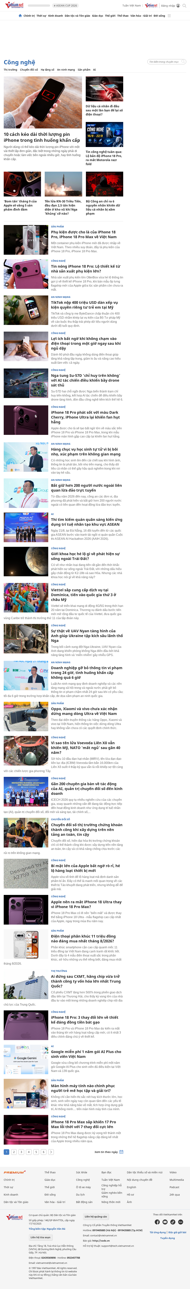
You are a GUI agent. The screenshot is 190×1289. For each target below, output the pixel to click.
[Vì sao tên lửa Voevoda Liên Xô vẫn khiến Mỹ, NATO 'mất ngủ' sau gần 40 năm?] (26, 751)
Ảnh (129, 1202)
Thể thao (123, 15)
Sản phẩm (84, 69)
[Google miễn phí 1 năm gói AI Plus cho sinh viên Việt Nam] (26, 1059)
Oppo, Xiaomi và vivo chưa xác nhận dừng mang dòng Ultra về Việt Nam (84, 711)
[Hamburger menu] (169, 16)
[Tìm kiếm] (184, 5)
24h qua (175, 1194)
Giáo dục (97, 15)
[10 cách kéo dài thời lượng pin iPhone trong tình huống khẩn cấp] (43, 102)
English (131, 1187)
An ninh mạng (66, 69)
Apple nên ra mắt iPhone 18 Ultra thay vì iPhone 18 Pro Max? (86, 904)
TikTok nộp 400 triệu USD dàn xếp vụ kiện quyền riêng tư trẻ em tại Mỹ (84, 305)
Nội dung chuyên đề (139, 1179)
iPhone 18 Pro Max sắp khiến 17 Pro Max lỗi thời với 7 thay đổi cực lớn (83, 1124)
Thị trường (10, 69)
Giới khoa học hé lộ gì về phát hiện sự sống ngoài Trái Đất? (85, 556)
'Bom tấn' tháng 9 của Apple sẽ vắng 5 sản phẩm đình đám (20, 205)
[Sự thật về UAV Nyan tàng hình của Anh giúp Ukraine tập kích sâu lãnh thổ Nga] (26, 639)
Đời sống (159, 15)
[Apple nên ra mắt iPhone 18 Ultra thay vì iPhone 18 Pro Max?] (26, 910)
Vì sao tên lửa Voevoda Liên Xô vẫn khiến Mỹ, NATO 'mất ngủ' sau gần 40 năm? (85, 747)
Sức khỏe (81, 1172)
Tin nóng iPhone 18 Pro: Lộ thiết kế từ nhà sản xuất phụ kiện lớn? (85, 269)
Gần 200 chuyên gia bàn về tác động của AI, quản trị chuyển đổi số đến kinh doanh (86, 788)
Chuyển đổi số (29, 69)
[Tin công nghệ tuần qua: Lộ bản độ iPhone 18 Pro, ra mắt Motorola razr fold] (104, 134)
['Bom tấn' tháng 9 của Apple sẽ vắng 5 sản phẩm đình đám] (22, 184)
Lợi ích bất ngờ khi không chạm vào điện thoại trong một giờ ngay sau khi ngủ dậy (86, 343)
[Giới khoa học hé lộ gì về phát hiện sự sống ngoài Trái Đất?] (26, 561)
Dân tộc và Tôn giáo (77, 15)
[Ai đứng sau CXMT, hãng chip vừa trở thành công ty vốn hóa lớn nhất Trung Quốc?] (26, 984)
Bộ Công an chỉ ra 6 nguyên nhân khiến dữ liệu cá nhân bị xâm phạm (103, 207)
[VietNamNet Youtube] (165, 1223)
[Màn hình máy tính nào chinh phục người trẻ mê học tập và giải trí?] (26, 1093)
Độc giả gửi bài (177, 1232)
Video (173, 1172)
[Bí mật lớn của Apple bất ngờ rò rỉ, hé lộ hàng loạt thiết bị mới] (26, 873)
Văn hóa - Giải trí (141, 15)
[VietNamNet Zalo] (180, 1223)
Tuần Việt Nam (131, 5)
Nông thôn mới (110, 1202)
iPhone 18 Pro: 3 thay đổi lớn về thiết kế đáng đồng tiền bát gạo (84, 1020)
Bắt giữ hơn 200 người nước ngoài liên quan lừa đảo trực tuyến (86, 488)
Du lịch (80, 1194)
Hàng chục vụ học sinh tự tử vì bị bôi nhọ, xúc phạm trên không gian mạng (86, 452)
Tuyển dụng (167, 1238)
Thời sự (41, 15)
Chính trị (29, 15)
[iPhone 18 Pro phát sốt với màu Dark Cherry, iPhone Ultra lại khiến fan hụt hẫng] (26, 420)
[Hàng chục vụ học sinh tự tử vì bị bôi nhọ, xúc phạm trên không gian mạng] (26, 457)
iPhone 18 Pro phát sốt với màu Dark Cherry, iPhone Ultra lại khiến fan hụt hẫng (85, 417)
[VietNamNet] (20, 15)
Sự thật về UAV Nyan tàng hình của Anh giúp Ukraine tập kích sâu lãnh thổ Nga (87, 635)
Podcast (174, 1187)
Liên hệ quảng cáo (96, 1216)
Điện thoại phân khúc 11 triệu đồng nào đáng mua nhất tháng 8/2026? (83, 938)
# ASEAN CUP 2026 (65, 5)
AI (94, 69)
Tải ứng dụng (158, 1232)
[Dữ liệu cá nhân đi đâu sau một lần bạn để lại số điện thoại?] (104, 88)
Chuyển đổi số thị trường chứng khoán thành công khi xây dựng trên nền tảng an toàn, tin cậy (86, 829)
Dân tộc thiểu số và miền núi (145, 1172)
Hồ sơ (130, 1194)
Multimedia (177, 1179)
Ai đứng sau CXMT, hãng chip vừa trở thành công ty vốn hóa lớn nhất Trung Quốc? (86, 981)
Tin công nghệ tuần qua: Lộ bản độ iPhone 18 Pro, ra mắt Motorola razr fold (104, 158)
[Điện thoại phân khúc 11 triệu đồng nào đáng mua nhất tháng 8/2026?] (26, 944)
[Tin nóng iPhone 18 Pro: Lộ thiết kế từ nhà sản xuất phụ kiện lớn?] (26, 274)
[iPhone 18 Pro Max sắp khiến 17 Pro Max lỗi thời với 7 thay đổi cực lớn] (26, 1130)
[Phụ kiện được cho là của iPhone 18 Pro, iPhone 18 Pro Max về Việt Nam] (26, 240)
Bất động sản (84, 1202)
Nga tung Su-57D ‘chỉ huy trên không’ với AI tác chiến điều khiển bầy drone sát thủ (85, 380)
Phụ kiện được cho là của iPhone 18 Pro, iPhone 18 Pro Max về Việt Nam (84, 234)
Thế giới (110, 15)
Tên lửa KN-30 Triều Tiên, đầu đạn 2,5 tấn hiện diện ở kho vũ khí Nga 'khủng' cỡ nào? (63, 207)
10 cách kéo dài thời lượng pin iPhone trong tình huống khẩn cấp (42, 137)
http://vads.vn (101, 1240)
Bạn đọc (106, 1172)
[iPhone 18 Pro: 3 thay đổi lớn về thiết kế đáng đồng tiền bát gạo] (26, 1025)
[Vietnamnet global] (151, 7)
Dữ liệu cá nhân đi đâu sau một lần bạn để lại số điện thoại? (104, 110)
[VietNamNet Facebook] (157, 1223)
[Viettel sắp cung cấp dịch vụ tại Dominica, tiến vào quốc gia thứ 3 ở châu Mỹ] (26, 598)
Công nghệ (19, 62)
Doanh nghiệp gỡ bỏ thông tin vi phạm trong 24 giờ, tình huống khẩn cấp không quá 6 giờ (86, 672)
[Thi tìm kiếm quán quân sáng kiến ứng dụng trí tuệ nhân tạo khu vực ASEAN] (26, 527)
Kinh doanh (55, 15)
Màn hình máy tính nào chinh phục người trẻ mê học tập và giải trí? (83, 1088)
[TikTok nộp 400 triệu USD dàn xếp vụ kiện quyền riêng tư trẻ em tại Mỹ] (26, 310)
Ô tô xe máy (83, 1187)
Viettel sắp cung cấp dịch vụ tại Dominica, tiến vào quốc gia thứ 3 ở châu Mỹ (83, 594)
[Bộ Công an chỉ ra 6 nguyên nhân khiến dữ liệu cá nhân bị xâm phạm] (104, 184)
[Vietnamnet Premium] (15, 1174)
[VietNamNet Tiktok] (172, 1223)
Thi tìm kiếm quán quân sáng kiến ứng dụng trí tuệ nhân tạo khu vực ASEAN (86, 522)
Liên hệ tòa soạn (40, 1237)
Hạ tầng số (47, 69)
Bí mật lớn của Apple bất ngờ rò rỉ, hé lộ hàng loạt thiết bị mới (85, 868)
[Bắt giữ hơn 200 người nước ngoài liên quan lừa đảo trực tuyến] (26, 493)
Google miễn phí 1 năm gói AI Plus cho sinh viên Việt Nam (86, 1054)
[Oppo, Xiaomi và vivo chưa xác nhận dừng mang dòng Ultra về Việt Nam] (26, 716)
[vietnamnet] (15, 9)
